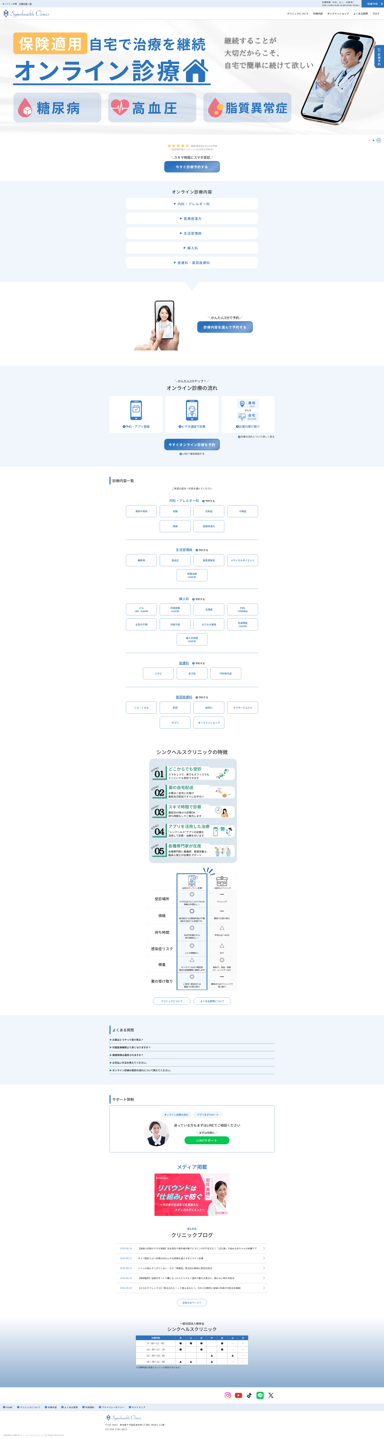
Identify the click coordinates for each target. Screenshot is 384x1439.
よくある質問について (212, 1001)
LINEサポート (207, 1140)
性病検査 (242, 624)
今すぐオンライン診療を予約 (192, 444)
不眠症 (242, 511)
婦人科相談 (192, 639)
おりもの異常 (209, 624)
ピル (141, 609)
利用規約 (89, 1407)
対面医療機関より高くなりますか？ (131, 1047)
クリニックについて (298, 13)
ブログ (376, 13)
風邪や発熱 (141, 511)
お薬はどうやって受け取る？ (127, 1039)
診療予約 (372, 4)
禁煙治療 (192, 575)
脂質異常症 (209, 560)
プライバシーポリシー (113, 1407)
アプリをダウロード (208, 1114)
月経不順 (175, 624)
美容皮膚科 (184, 696)
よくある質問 (360, 13)
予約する (210, 501)
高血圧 (175, 560)
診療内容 (318, 13)
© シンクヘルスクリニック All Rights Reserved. (42, 1435)
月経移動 (175, 609)
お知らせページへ (192, 1302)
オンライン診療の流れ (176, 1114)
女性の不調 (141, 624)
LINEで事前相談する (193, 453)
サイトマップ (138, 1407)
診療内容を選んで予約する (225, 327)
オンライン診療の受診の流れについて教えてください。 (142, 1070)
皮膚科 (184, 662)
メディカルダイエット (243, 560)
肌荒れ (209, 707)
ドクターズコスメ (242, 707)
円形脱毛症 (226, 673)
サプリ (175, 722)
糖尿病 (141, 560)
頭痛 (175, 526)
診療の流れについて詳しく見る (257, 436)
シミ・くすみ (141, 707)
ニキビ (158, 673)
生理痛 (209, 609)
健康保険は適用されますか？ (128, 1055)
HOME (9, 1407)
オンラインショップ (338, 13)
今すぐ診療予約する (192, 166)
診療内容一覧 (25, 3)
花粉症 (209, 511)
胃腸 (175, 511)
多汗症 (192, 673)
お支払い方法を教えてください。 (130, 1062)
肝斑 (175, 707)
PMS (242, 609)
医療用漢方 (209, 526)
